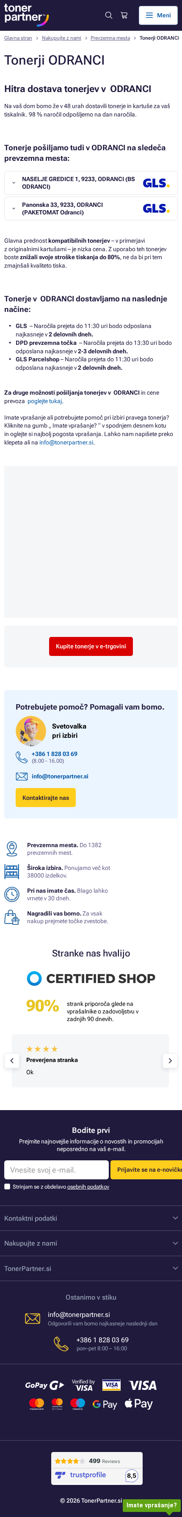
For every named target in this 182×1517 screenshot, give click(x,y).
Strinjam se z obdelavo (61, 1187)
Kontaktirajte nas (45, 797)
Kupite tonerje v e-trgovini (91, 646)
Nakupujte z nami (61, 38)
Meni (164, 15)
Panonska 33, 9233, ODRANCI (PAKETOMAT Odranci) (62, 208)
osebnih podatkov (88, 1187)
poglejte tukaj (45, 401)
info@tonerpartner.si (66, 442)
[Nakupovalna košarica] (123, 15)
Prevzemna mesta (110, 38)
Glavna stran (18, 38)
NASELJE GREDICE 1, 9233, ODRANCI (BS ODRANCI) (78, 183)
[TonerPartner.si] (26, 15)
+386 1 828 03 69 (54, 753)
